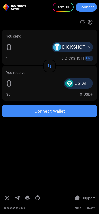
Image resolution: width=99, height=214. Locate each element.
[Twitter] (7, 198)
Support (88, 197)
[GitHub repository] (37, 198)
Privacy (90, 208)
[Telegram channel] (17, 198)
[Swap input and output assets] (49, 66)
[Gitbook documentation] (27, 198)
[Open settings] (90, 22)
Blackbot (9, 208)
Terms (77, 208)
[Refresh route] (82, 22)
